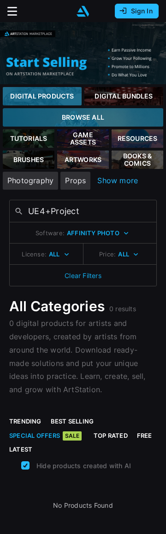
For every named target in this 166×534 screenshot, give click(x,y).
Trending (25, 421)
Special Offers (44, 435)
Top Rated (111, 435)
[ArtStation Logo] (83, 11)
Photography (30, 180)
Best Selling (72, 421)
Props (75, 180)
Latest (20, 449)
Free (144, 435)
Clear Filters (83, 275)
